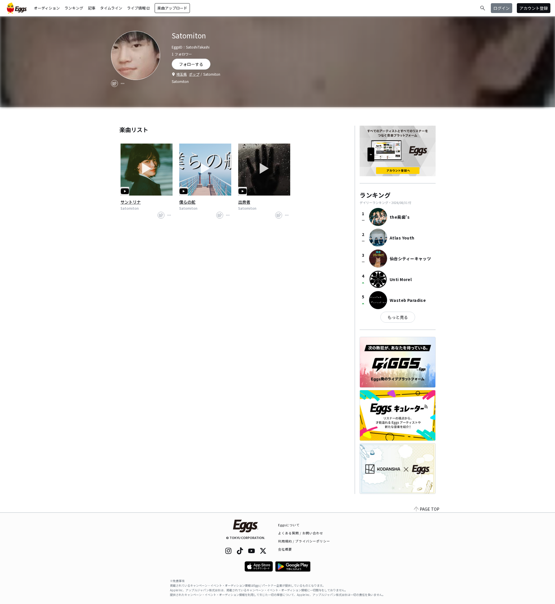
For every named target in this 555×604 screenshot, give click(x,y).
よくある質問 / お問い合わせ (300, 533)
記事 (91, 8)
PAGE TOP (429, 509)
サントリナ (131, 202)
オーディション (47, 8)
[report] (122, 83)
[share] (114, 83)
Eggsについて (289, 525)
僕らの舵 (187, 202)
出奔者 (244, 202)
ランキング (73, 8)
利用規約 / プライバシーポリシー (304, 541)
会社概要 (285, 549)
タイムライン (111, 8)
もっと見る (398, 317)
